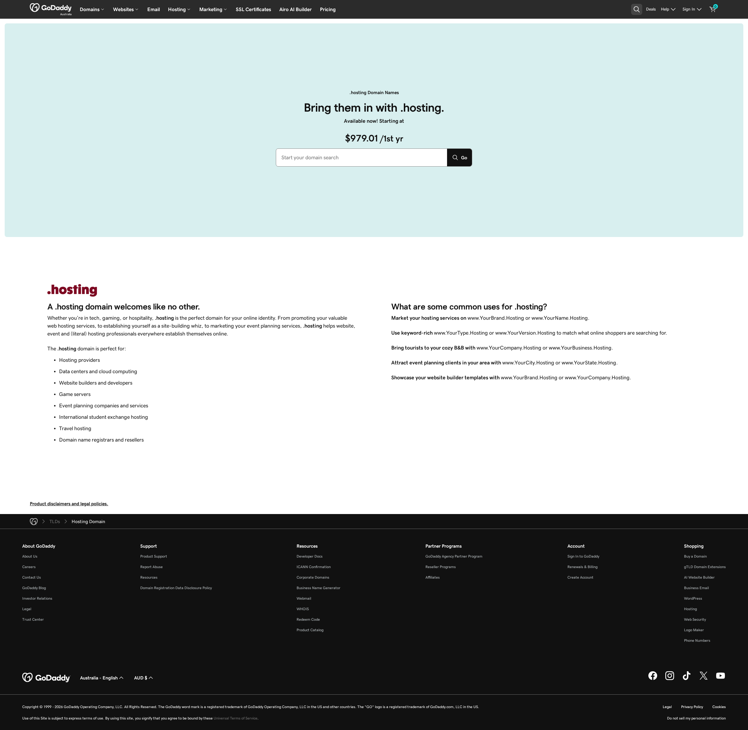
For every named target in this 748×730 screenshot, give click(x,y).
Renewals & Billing (582, 567)
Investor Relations (37, 598)
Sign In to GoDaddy (583, 556)
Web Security (695, 619)
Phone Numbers (697, 640)
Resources (148, 577)
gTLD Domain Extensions (705, 567)
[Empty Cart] (713, 9)
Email (153, 9)
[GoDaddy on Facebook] (652, 679)
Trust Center (33, 619)
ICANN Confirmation (314, 567)
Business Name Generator (318, 588)
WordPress (693, 598)
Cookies (719, 707)
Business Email (696, 588)
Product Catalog (310, 630)
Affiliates (432, 577)
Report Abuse (151, 567)
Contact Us (31, 577)
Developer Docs (310, 556)
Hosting (690, 609)
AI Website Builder (699, 577)
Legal (26, 609)
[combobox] (361, 157)
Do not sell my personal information (696, 718)
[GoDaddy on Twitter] (703, 679)
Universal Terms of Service (235, 718)
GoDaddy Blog (34, 588)
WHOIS (303, 609)
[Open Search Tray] (636, 9)
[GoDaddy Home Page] (46, 678)
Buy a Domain (695, 556)
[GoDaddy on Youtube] (720, 679)
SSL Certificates (253, 9)
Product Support (153, 556)
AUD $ (140, 677)
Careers (29, 567)
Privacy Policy (692, 707)
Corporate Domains (313, 577)
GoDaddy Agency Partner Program (453, 556)
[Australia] (51, 7)
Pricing (328, 9)
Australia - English (99, 677)
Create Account (580, 577)
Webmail (304, 598)
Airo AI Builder (295, 9)
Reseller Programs (440, 567)
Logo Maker (694, 630)
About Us (29, 556)
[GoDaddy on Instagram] (669, 679)
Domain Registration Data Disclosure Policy (176, 588)
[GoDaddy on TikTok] (686, 679)
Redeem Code (308, 619)
